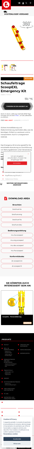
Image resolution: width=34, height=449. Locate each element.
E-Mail (17, 115)
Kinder (6, 378)
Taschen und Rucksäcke (24, 345)
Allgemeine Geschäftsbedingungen (27, 416)
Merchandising (25, 349)
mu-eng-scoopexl (17, 240)
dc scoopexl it (17, 266)
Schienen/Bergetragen (10, 382)
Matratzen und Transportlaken (9, 398)
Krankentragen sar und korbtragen (9, 361)
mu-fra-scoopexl (17, 251)
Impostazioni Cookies (24, 448)
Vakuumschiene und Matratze (9, 389)
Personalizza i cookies (10, 434)
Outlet (6, 344)
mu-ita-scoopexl (17, 235)
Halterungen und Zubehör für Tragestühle (9, 373)
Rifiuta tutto (17, 443)
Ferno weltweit (9, 412)
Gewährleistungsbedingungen (27, 412)
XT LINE (6, 393)
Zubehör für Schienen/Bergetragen (10, 384)
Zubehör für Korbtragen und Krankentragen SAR (11, 365)
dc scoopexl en (17, 261)
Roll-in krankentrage (9, 349)
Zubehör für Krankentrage (8, 352)
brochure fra (17, 219)
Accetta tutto (17, 439)
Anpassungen (25, 353)
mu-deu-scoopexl (17, 245)
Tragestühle (8, 370)
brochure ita (17, 209)
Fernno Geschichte (8, 416)
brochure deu (17, 225)
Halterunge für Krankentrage (8, 355)
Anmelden (17, 163)
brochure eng (17, 214)
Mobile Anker (8, 402)
